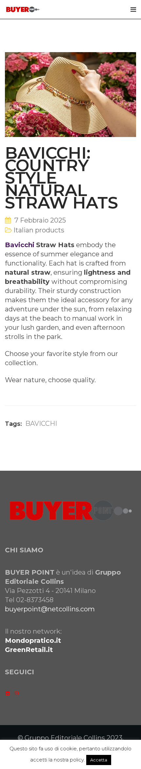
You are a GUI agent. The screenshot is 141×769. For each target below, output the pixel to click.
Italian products (38, 230)
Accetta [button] (98, 759)
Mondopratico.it (33, 640)
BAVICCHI (41, 423)
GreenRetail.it (29, 650)
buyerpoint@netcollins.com (50, 609)
